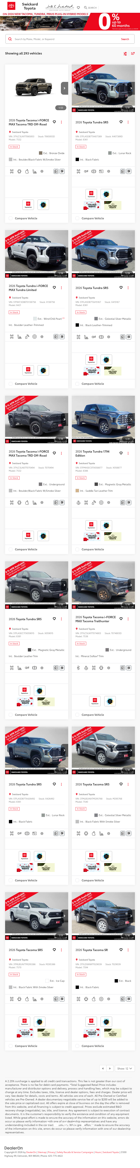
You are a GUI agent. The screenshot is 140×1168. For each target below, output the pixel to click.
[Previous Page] (102, 1068)
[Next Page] (109, 1068)
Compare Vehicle (26, 218)
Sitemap (42, 1152)
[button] (64, 88)
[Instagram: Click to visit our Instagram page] (74, 1125)
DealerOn (31, 1152)
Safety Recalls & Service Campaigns (75, 1152)
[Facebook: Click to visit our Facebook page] (47, 1125)
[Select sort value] (132, 53)
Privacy (51, 1152)
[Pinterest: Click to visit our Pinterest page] (65, 1125)
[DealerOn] (13, 1147)
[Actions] (61, 122)
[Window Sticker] (62, 171)
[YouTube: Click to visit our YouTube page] (56, 1125)
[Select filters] (125, 53)
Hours (98, 1152)
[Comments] (56, 171)
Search (125, 39)
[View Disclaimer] (42, 171)
